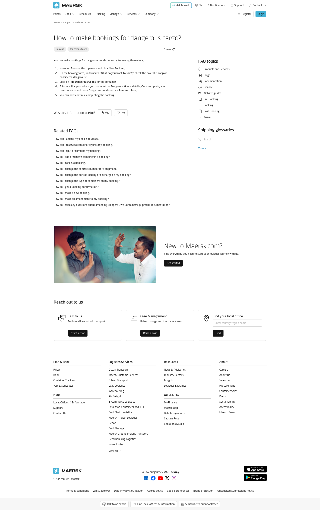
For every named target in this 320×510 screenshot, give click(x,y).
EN (200, 5)
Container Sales (228, 391)
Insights (169, 380)
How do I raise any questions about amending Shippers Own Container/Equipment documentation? (112, 204)
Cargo (207, 75)
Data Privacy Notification (128, 490)
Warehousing (116, 391)
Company (150, 14)
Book (68, 14)
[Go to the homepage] (67, 473)
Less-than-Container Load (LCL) (127, 407)
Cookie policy (155, 490)
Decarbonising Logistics (122, 439)
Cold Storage (116, 428)
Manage (114, 14)
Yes (107, 112)
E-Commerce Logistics (122, 401)
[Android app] (255, 477)
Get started (173, 263)
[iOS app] (255, 469)
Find (218, 333)
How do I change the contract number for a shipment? (85, 168)
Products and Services (217, 69)
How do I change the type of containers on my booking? (87, 180)
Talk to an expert (116, 504)
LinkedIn (146, 478)
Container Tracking (64, 380)
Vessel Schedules (63, 385)
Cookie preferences (178, 490)
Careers (223, 369)
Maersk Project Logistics (123, 417)
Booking (60, 49)
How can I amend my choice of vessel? (76, 138)
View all (203, 148)
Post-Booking (212, 111)
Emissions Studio (174, 423)
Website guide (82, 22)
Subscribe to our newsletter (201, 504)
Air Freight (115, 396)
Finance (208, 87)
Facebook (153, 478)
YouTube (160, 478)
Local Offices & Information (69, 402)
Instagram (174, 478)
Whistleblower (101, 490)
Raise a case (150, 333)
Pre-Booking (211, 99)
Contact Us (259, 5)
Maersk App (171, 407)
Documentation (213, 81)
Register (246, 14)
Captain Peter (172, 418)
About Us (224, 375)
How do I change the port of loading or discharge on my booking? (92, 174)
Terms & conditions (77, 490)
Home (57, 22)
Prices (56, 14)
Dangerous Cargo (78, 49)
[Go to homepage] (67, 5)
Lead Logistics (117, 385)
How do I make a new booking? (72, 192)
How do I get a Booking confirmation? (76, 186)
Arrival (207, 117)
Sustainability (227, 401)
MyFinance (170, 402)
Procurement (227, 385)
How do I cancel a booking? (70, 162)
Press (222, 396)
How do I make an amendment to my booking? (81, 198)
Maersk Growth (228, 412)
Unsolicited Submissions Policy (235, 490)
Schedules (85, 14)
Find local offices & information (156, 504)
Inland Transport (118, 380)
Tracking (100, 14)
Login (261, 14)
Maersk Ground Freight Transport (128, 433)
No (123, 112)
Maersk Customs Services (123, 375)
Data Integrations (174, 413)
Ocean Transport (118, 369)
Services (131, 14)
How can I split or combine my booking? (77, 150)
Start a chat (78, 333)
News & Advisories (175, 369)
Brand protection (203, 490)
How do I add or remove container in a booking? (82, 156)
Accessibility (226, 407)
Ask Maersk (183, 5)
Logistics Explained (175, 385)
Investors (224, 380)
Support (239, 5)
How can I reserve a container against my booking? (83, 144)
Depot (112, 423)
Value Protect (117, 444)
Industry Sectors (174, 375)
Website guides (212, 93)
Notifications (215, 5)
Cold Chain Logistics (120, 412)
